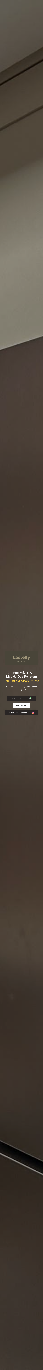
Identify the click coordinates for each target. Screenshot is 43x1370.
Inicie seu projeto (17, 698)
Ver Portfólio (21, 705)
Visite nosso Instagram (18, 713)
